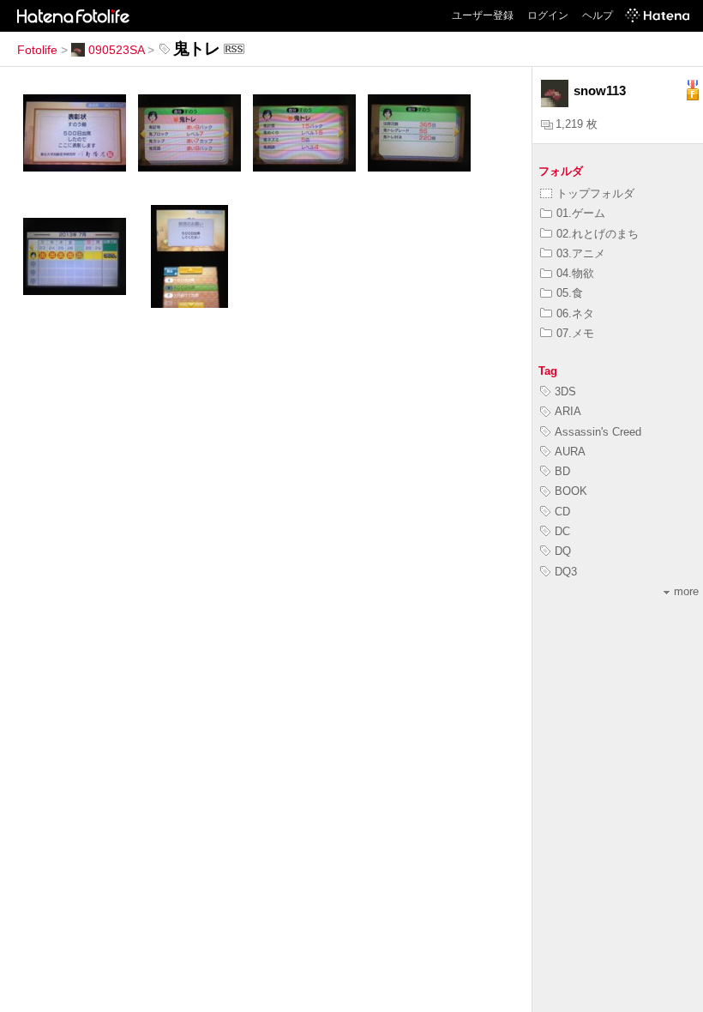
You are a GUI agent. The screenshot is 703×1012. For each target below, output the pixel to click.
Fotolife (37, 50)
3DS (565, 391)
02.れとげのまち (597, 233)
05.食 (569, 292)
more (686, 591)
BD (562, 471)
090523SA (116, 50)
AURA (570, 451)
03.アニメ (580, 253)
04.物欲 (575, 273)
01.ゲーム (580, 213)
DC (562, 531)
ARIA (568, 411)
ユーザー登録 (483, 15)
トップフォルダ (595, 193)
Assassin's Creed (598, 431)
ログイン (547, 15)
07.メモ (575, 333)
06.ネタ (575, 313)
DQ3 (566, 571)
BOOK (571, 491)
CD (562, 511)
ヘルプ (597, 15)
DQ (563, 551)
